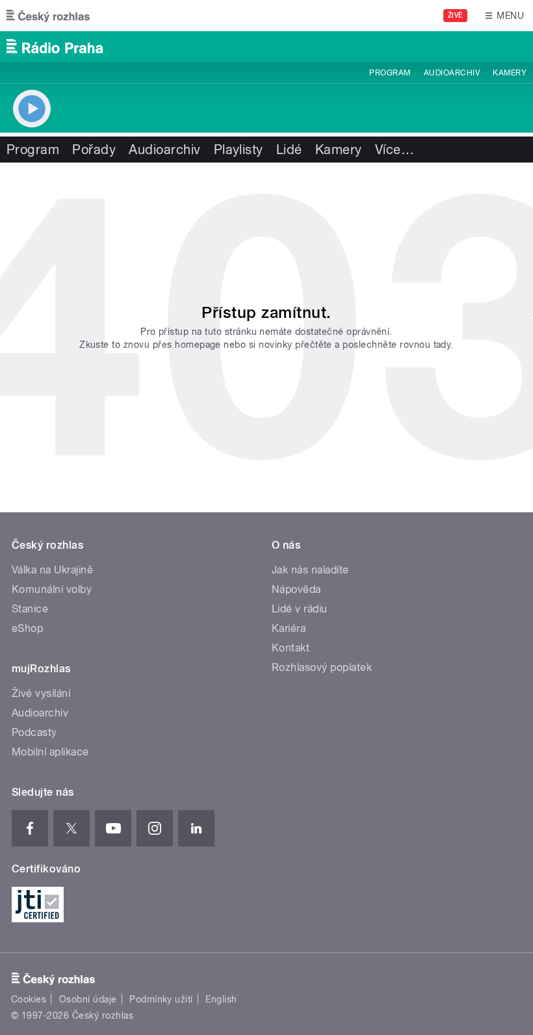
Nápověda (296, 589)
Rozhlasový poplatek (322, 667)
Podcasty (34, 732)
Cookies (28, 999)
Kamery (509, 72)
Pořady (94, 149)
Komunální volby (52, 589)
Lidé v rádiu (300, 609)
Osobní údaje (88, 999)
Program (389, 72)
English (221, 999)
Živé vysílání (41, 693)
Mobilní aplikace (50, 752)
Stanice (30, 609)
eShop (27, 628)
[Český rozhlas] (48, 15)
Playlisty (238, 149)
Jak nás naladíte (310, 570)
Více (394, 149)
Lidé (289, 149)
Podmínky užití (161, 999)
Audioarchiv (452, 72)
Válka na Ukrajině (52, 570)
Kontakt (290, 648)
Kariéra (289, 628)
